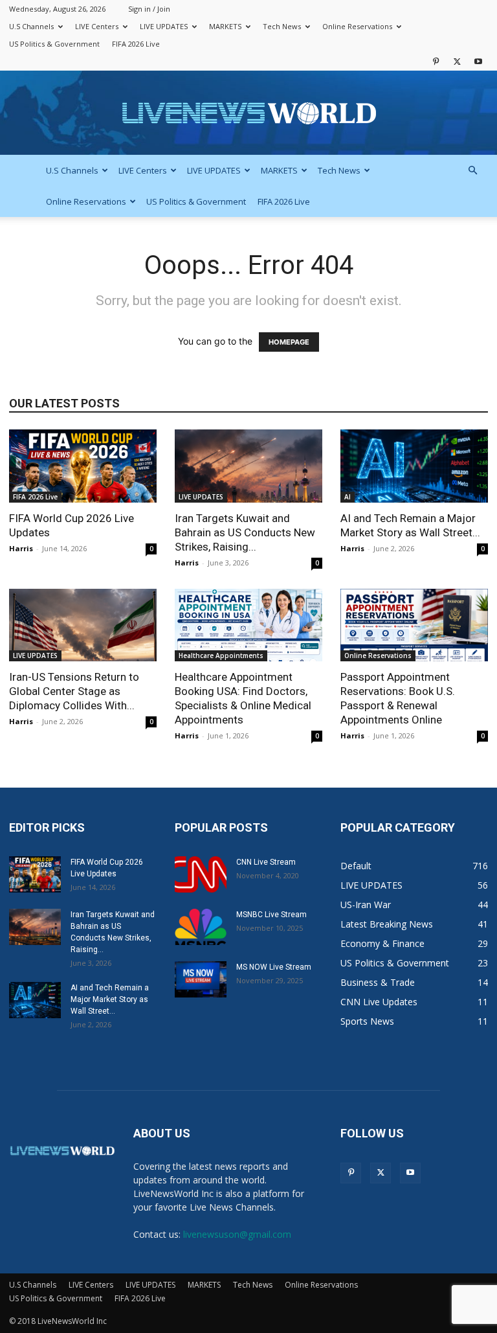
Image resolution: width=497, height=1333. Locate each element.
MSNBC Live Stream (271, 914)
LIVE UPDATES (164, 26)
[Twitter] (457, 61)
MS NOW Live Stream (273, 967)
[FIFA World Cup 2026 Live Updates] (83, 466)
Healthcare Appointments (221, 655)
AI (347, 496)
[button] (472, 171)
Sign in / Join (149, 9)
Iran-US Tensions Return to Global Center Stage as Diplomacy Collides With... (74, 691)
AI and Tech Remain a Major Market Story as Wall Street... (110, 999)
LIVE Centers (96, 26)
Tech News (282, 26)
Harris (21, 548)
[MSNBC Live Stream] (200, 927)
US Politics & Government (54, 44)
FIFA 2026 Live (136, 44)
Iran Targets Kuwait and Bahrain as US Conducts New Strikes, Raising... (245, 532)
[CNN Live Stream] (200, 874)
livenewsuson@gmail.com (237, 1234)
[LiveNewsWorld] (248, 114)
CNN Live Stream (266, 862)
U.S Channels (31, 26)
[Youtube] (478, 61)
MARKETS (225, 26)
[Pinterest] (435, 61)
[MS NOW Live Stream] (200, 979)
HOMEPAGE (289, 342)
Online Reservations (357, 26)
